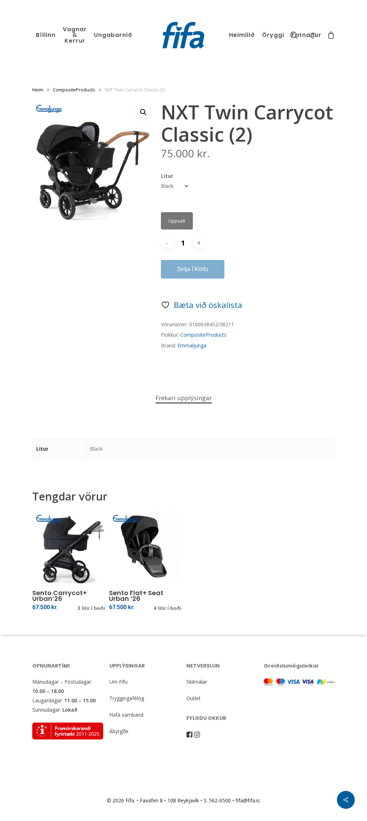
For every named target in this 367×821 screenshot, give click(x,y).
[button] (143, 112)
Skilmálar (196, 681)
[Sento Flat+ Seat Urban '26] (145, 547)
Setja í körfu (192, 269)
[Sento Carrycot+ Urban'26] (68, 547)
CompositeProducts (74, 89)
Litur (167, 175)
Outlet (193, 698)
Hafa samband (126, 714)
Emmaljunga (191, 345)
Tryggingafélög (126, 698)
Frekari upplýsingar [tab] (184, 398)
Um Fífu (118, 681)
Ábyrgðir (119, 731)
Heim (37, 89)
